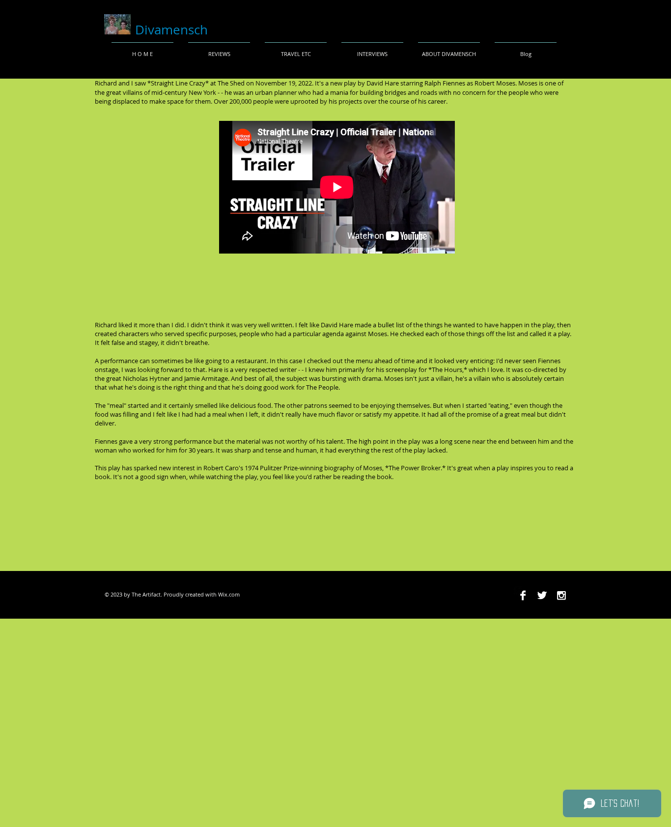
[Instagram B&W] (561, 595)
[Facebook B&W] (523, 595)
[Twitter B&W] (542, 595)
